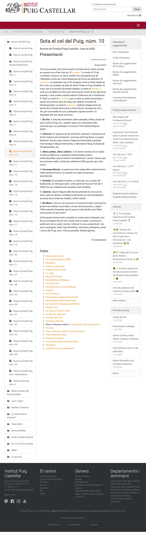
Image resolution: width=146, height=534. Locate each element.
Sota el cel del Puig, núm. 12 (21, 173)
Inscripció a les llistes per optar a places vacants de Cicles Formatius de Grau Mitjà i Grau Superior (126, 137)
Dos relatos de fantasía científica (62, 341)
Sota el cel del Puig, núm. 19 (21, 243)
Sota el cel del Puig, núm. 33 (21, 333)
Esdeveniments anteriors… (126, 193)
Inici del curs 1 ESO (122, 154)
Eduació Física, (133, 487)
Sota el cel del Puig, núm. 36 (21, 363)
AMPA (42, 494)
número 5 (77, 72)
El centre (48, 471)
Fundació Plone (75, 511)
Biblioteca (44, 482)
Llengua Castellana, (130, 492)
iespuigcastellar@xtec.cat (22, 490)
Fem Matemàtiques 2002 (58, 259)
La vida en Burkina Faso (58, 310)
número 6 (44, 82)
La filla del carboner (55, 314)
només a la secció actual (104, 4)
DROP (14, 450)
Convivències (52, 283)
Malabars (50, 262)
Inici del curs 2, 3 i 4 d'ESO (126, 181)
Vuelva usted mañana (22, 437)
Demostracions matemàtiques (61, 286)
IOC (41, 491)
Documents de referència (51, 479)
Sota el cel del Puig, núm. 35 (21, 353)
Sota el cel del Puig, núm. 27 (21, 273)
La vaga (50, 273)
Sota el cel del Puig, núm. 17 (21, 223)
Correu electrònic (82, 476)
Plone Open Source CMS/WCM (36, 511)
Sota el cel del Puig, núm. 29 (21, 293)
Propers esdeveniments (124, 110)
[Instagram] (18, 501)
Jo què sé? (16, 456)
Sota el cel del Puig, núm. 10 (21, 153)
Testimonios (52, 307)
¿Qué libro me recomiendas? (60, 348)
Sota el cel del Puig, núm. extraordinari (21, 373)
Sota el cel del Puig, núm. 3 (21, 83)
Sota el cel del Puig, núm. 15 (21, 203)
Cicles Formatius (121, 57)
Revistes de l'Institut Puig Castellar (28, 32)
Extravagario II (93, 324)
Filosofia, (114, 490)
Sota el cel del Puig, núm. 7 (21, 123)
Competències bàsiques (58, 280)
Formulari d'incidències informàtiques (124, 99)
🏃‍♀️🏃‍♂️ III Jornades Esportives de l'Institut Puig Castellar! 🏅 (124, 217)
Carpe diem (17, 424)
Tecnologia (115, 501)
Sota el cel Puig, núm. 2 (19, 383)
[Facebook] (12, 501)
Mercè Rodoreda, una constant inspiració (123, 362)
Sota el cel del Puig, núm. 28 (21, 283)
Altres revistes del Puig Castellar (18, 393)
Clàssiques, (115, 487)
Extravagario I (76, 324)
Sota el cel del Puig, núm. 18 (21, 233)
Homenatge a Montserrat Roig (61, 300)
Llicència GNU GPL (117, 511)
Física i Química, (126, 490)
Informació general (48, 476)
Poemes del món (54, 317)
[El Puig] (40, 8)
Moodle (78, 479)
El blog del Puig (81, 482)
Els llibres (50, 345)
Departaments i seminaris (125, 473)
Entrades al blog (121, 310)
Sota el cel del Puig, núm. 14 (21, 193)
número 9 (71, 105)
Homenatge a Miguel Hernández (62, 297)
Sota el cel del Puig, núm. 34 (21, 343)
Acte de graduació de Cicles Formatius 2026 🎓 (126, 289)
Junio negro (17, 401)
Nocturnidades (18, 430)
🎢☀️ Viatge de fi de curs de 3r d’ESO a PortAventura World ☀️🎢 (126, 256)
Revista (43, 485)
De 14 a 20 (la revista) (22, 443)
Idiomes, (137, 490)
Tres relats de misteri (56, 334)
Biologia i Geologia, (132, 481)
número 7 (96, 88)
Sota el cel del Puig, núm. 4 (21, 93)
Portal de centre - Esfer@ (92, 494)
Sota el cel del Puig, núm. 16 (21, 213)
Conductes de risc (54, 256)
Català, (113, 484)
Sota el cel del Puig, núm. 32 (21, 323)
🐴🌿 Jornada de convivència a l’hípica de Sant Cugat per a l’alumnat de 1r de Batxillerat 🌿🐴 (125, 236)
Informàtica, (115, 492)
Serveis (82, 471)
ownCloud (79, 496)
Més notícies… (120, 300)
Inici (6, 32)
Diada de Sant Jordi (56, 269)
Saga (77, 494)
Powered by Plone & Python (73, 518)
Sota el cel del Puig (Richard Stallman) (20, 63)
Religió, (129, 498)
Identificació (132, 15)
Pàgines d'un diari (55, 338)
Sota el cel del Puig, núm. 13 (21, 183)
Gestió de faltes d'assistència (88, 491)
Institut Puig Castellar (16, 473)
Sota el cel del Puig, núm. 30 (21, 303)
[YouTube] (24, 501)
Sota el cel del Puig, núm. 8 (21, 133)
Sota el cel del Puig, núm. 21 (21, 263)
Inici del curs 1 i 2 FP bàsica (123, 168)
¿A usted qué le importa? (16, 416)
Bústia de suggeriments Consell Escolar (124, 90)
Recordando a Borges (123, 326)
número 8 (63, 98)
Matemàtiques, (117, 495)
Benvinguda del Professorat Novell (122, 119)
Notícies (117, 206)
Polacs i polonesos (55, 266)
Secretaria (44, 488)
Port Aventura (52, 293)
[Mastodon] (6, 501)
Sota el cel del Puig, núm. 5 (21, 103)
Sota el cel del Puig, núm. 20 (21, 253)
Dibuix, (124, 487)
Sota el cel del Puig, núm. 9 (21, 143)
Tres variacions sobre (65, 331)
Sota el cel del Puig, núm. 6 (21, 113)
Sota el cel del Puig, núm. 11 (21, 163)
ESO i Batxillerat (121, 52)
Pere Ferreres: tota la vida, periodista (126, 350)
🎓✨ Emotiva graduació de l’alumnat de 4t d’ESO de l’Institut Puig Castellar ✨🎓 (125, 273)
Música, (127, 495)
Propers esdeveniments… (125, 197)
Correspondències (55, 321)
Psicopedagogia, (117, 498)
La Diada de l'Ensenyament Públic (63, 304)
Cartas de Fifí (119, 317)
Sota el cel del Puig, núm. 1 (21, 73)
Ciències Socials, (124, 484)
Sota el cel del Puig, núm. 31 (21, 313)
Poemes (50, 327)
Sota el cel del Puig (56, 32)
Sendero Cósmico (20, 407)
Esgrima (50, 290)
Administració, (116, 481)
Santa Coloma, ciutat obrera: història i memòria (126, 337)
